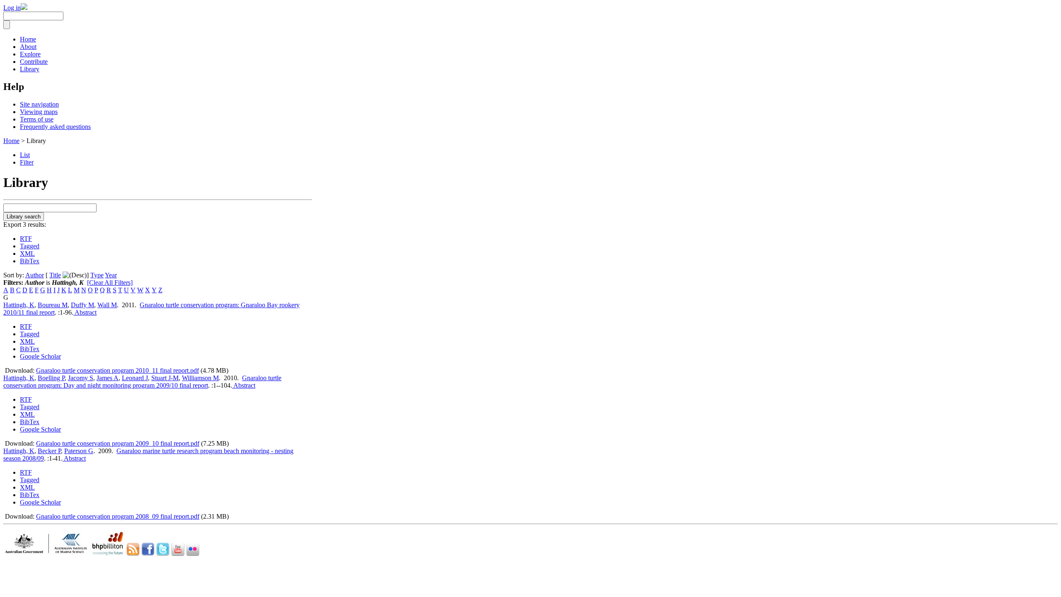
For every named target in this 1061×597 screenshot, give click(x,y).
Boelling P (51, 377)
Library (29, 69)
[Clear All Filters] (110, 282)
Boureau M (53, 304)
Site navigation (39, 104)
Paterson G (78, 450)
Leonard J (135, 377)
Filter (27, 162)
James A (108, 377)
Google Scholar (40, 356)
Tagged (29, 246)
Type (97, 275)
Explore (30, 54)
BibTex (29, 261)
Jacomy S (80, 377)
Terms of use (36, 119)
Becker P (49, 450)
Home (28, 39)
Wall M (107, 304)
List (25, 154)
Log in (12, 7)
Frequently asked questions (55, 126)
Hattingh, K (18, 304)
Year (111, 275)
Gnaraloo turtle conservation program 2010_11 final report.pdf (117, 370)
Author (34, 275)
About (28, 46)
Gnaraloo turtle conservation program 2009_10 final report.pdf (117, 443)
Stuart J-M (165, 377)
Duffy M (82, 304)
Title (55, 275)
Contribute (34, 61)
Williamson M (200, 377)
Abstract (85, 312)
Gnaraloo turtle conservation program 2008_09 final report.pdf (117, 516)
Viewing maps (39, 111)
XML (27, 253)
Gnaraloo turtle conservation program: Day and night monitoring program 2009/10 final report (142, 381)
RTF (26, 238)
